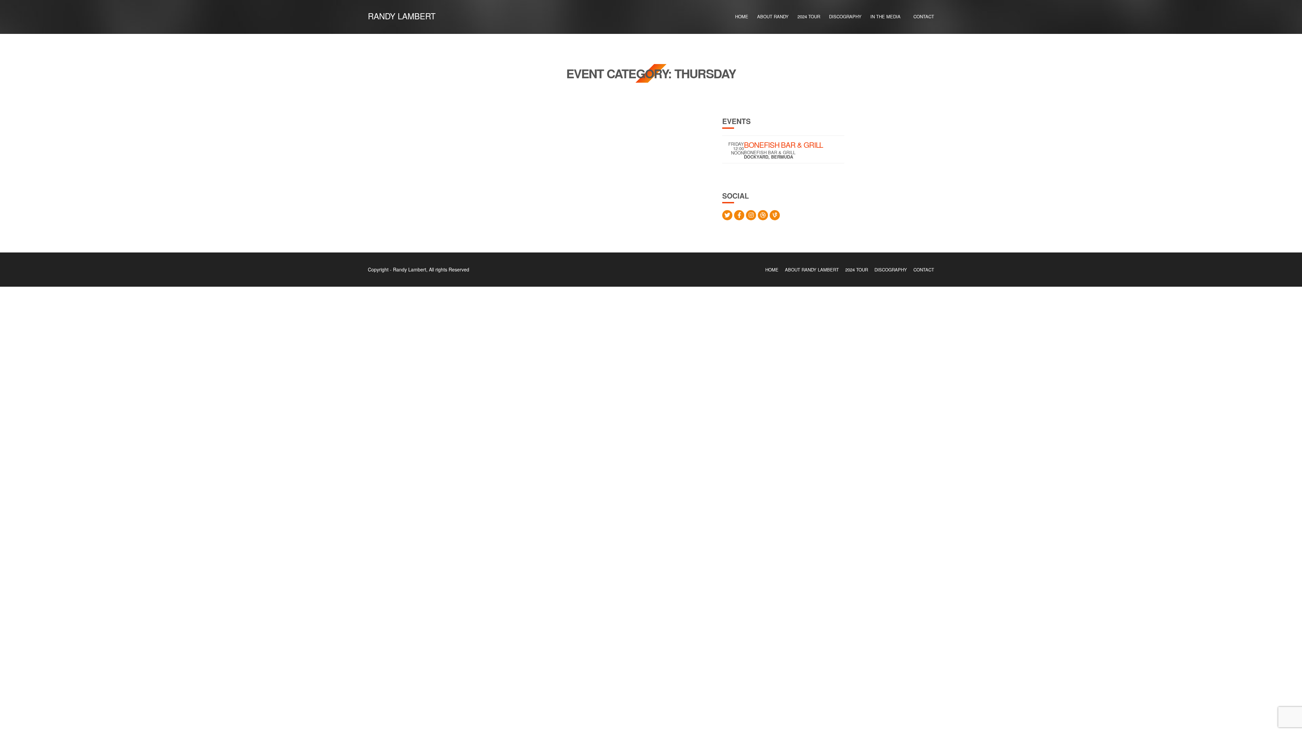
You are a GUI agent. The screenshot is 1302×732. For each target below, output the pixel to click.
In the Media (885, 16)
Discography (845, 16)
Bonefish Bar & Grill (783, 144)
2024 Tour (808, 16)
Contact (923, 16)
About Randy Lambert (812, 269)
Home (741, 16)
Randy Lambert (402, 16)
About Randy (773, 16)
